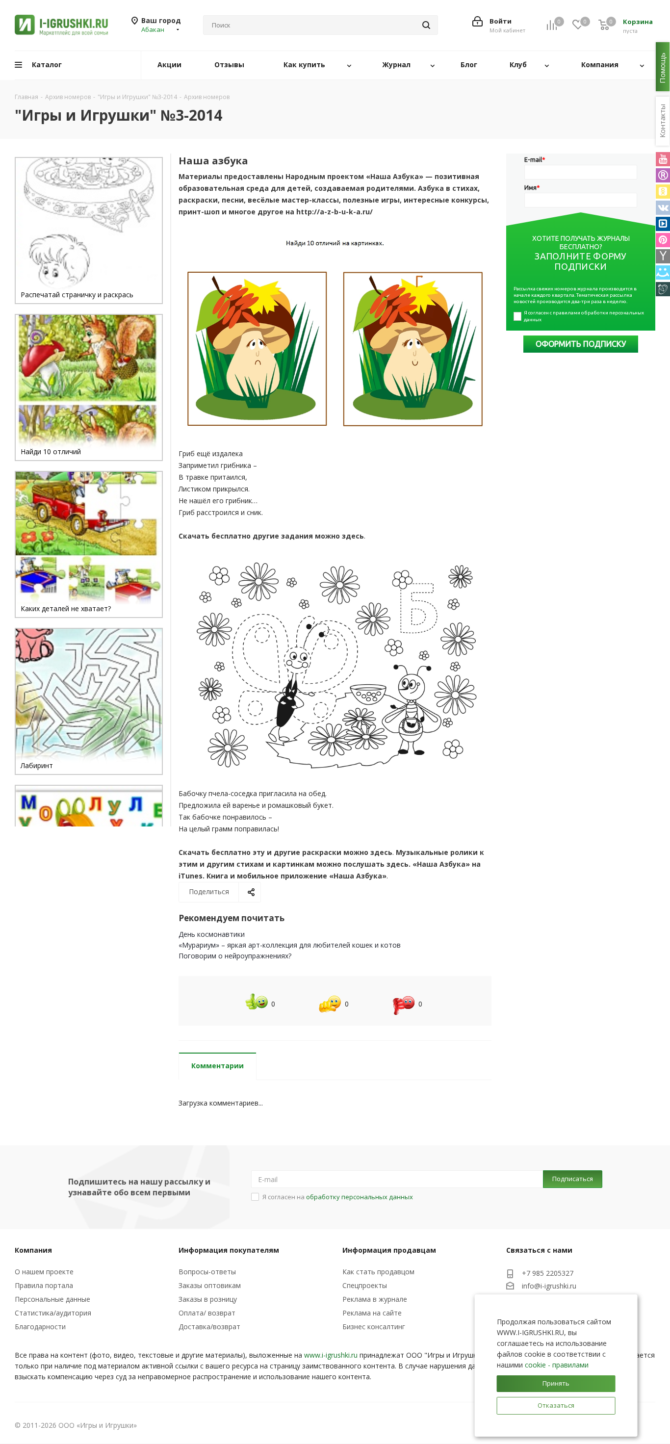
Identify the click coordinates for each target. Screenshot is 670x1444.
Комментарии (217, 1065)
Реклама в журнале (374, 1299)
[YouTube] (663, 159)
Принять (555, 1383)
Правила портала (44, 1285)
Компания (33, 1250)
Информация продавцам (389, 1250)
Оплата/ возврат (207, 1312)
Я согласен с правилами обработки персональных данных (584, 316)
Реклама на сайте (372, 1312)
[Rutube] (663, 175)
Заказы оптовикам (210, 1285)
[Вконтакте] (663, 208)
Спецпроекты (364, 1285)
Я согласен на (337, 1196)
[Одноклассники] (663, 191)
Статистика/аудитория (53, 1312)
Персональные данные (52, 1299)
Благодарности (40, 1326)
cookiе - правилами (557, 1364)
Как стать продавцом (378, 1271)
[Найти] (426, 25)
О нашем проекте (44, 1271)
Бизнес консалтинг (373, 1326)
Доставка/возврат (209, 1326)
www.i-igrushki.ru (331, 1355)
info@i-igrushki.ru (549, 1285)
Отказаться (556, 1405)
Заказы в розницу (208, 1299)
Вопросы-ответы (207, 1271)
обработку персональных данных (359, 1196)
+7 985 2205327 (547, 1273)
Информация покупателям (229, 1250)
